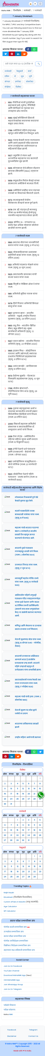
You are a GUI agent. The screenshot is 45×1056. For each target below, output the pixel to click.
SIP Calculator (10, 911)
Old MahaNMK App (12, 980)
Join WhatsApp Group (13, 984)
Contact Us (33, 1036)
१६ (5, 794)
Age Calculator (10, 906)
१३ (29, 788)
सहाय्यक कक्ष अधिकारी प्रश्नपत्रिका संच (19, 950)
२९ (40, 799)
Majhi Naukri (9, 892)
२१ (34, 794)
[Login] (35, 4)
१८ (17, 794)
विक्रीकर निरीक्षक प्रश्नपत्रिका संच (17, 945)
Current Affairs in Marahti (14, 902)
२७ (29, 799)
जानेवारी (27, 10)
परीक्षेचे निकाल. (10, 1005)
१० (11, 788)
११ (17, 788)
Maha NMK (5, 10)
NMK (11, 1014)
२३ (5, 799)
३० (5, 804)
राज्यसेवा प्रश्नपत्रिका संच (14, 931)
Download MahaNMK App (15, 975)
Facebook (11, 1030)
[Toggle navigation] (40, 4)
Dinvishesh (8, 897)
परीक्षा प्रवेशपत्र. (10, 1010)
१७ (11, 794)
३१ (11, 804)
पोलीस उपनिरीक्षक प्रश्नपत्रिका (16, 941)
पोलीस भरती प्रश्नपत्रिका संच (15, 927)
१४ (34, 788)
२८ (34, 799)
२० (29, 794)
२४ (11, 799)
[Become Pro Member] (31, 4)
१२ (23, 788)
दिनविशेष (17, 10)
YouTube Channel (11, 971)
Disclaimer (11, 1036)
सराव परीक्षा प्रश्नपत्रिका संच (15, 936)
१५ (40, 788)
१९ (23, 794)
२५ (17, 799)
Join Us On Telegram (13, 989)
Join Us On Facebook (13, 966)
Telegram (33, 1030)
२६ (23, 799)
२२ (17, 835)
